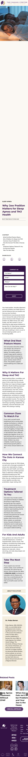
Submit (14, 296)
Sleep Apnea (7, 201)
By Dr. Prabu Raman (7, 219)
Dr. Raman (16, 575)
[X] (11, 259)
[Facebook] (4, 259)
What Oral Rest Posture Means (12, 237)
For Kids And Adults (9, 248)
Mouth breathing (13, 386)
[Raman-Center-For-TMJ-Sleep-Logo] (14, 1)
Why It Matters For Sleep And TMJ (13, 239)
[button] (1, 694)
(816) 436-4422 (10, 573)
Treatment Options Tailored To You (13, 246)
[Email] (19, 259)
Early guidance (6, 538)
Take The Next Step (8, 250)
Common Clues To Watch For (11, 241)
